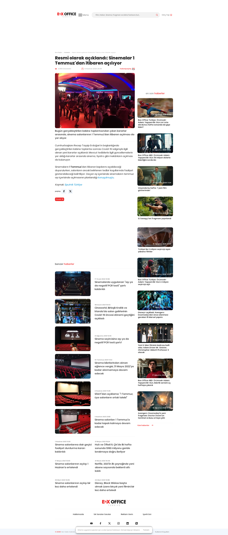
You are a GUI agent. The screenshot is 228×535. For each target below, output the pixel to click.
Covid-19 (59, 199)
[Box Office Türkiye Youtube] (91, 523)
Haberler (67, 52)
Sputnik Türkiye (73, 184)
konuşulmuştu (106, 177)
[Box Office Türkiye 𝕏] (109, 523)
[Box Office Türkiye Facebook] (100, 523)
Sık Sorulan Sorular (102, 514)
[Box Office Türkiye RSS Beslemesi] (136, 523)
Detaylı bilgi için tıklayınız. (130, 530)
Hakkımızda (78, 514)
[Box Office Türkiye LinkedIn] (127, 523)
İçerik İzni (147, 514)
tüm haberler (143, 425)
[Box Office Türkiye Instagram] (118, 523)
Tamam (146, 530)
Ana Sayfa (58, 52)
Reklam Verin (127, 514)
